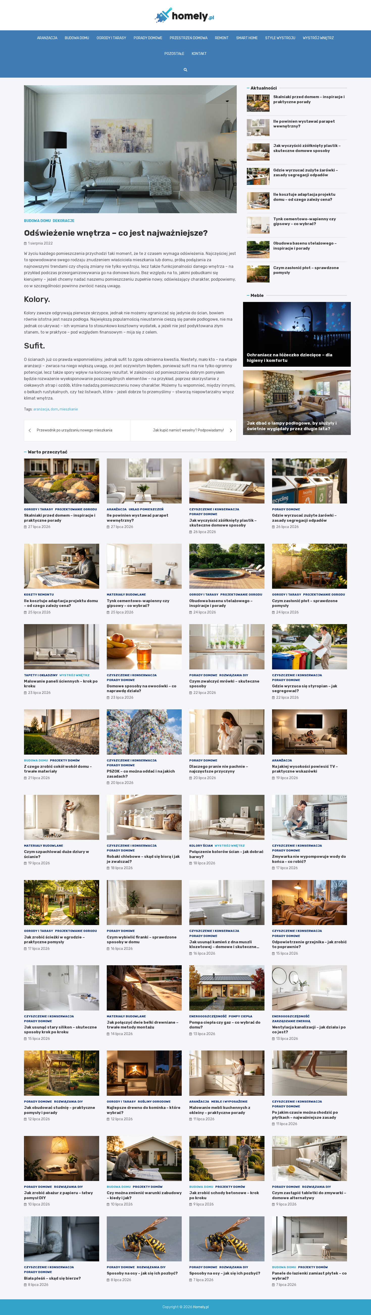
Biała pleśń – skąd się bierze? (52, 1278)
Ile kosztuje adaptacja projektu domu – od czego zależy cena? (304, 197)
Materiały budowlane (126, 594)
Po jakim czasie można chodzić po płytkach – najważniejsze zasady (305, 1115)
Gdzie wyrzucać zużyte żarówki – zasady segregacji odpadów (305, 173)
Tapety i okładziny (41, 675)
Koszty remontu (39, 594)
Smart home (247, 38)
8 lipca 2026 (38, 1285)
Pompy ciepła (240, 1016)
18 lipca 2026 (122, 868)
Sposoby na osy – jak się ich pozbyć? (142, 1273)
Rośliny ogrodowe (154, 1101)
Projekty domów (65, 760)
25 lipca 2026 (39, 612)
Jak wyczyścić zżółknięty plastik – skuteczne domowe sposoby (307, 148)
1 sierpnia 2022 (40, 243)
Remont (222, 38)
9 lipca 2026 (203, 1204)
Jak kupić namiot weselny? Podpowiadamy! (188, 430)
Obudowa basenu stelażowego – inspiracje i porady (305, 246)
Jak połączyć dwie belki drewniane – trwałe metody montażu (142, 1025)
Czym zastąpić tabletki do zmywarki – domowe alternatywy (309, 1195)
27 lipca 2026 (39, 527)
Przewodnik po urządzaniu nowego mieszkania (74, 430)
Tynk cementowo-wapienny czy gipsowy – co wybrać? (304, 221)
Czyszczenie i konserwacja (214, 509)
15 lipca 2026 (287, 953)
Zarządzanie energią (291, 1021)
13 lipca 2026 (204, 1034)
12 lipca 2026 (39, 1119)
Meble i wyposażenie (229, 1101)
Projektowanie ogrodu (76, 509)
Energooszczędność (208, 1016)
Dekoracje (63, 221)
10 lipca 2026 (39, 1204)
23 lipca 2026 (39, 693)
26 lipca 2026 (204, 532)
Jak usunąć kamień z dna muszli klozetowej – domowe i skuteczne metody (222, 947)
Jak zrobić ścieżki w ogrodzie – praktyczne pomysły (54, 940)
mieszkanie (69, 409)
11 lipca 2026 (204, 1119)
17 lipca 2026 (287, 868)
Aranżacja (47, 38)
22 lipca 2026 (204, 693)
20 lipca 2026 (122, 783)
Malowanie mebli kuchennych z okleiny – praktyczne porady (219, 1110)
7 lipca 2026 (203, 1280)
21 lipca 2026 (39, 778)
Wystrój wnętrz (318, 38)
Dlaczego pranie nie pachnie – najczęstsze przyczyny (218, 769)
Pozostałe (174, 54)
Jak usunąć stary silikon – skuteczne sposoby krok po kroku (60, 1030)
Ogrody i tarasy (111, 38)
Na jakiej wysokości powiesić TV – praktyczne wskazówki (305, 769)
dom (54, 409)
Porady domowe (148, 38)
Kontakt (199, 54)
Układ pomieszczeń (146, 509)
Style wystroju (280, 38)
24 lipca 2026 (204, 612)
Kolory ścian (201, 845)
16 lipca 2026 (122, 949)
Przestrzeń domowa (188, 38)
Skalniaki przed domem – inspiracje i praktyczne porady (309, 99)
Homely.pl (201, 1307)
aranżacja (41, 409)
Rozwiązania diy (233, 675)
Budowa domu (77, 38)
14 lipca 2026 (122, 1034)
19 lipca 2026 (287, 778)
